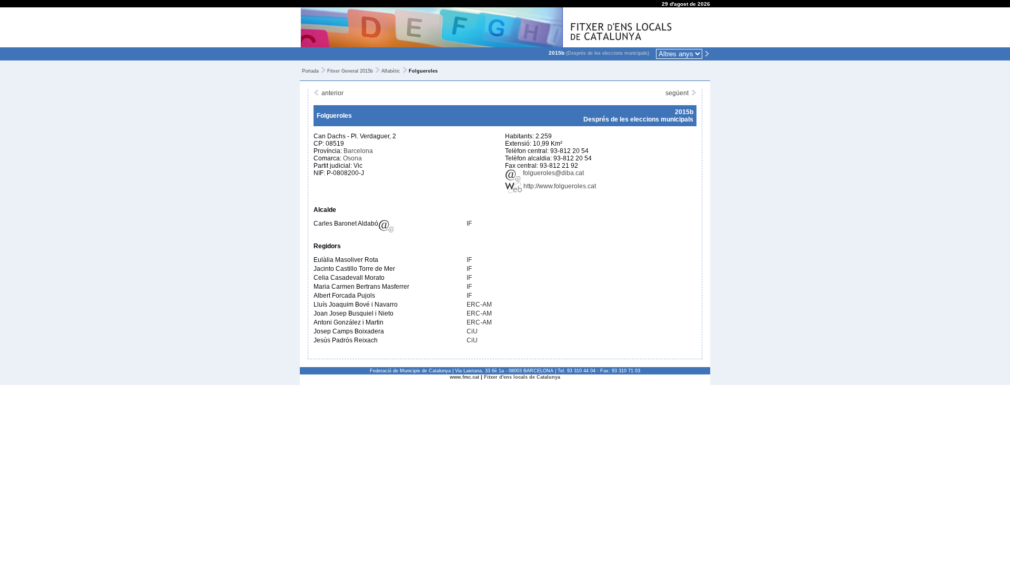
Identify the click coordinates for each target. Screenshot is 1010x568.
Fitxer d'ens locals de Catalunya (522, 377)
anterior (332, 93)
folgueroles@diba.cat (552, 173)
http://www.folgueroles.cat (559, 186)
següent (677, 93)
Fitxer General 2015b (350, 71)
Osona (352, 158)
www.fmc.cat (464, 377)
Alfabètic (390, 71)
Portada (310, 71)
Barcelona (358, 151)
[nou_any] (707, 53)
